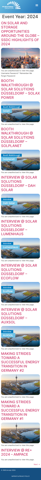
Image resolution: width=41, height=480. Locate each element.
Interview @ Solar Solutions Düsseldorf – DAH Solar (19, 183)
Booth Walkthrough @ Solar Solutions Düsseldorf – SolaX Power (20, 89)
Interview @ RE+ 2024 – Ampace (16, 452)
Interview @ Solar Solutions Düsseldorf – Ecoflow (19, 271)
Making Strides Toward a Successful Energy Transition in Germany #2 (20, 362)
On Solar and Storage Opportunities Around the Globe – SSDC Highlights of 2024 (20, 33)
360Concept (7, 470)
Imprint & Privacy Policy (20, 476)
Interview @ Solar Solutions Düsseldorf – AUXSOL (19, 315)
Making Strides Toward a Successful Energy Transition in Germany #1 (20, 410)
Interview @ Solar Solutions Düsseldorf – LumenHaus (19, 227)
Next (37, 464)
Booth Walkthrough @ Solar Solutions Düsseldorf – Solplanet (17, 137)
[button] (37, 5)
